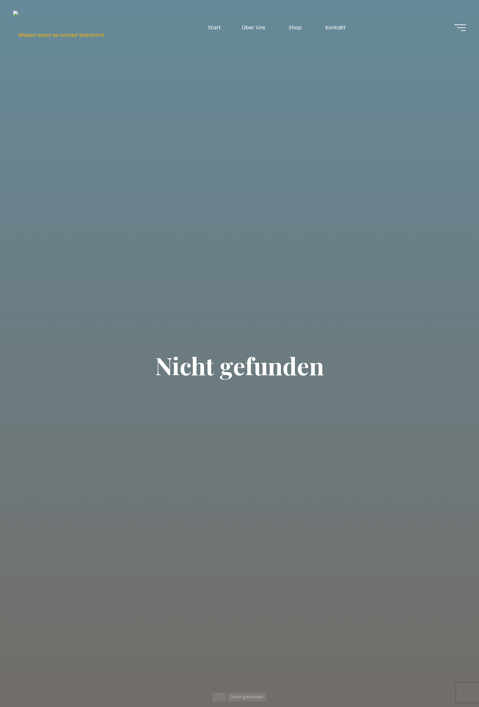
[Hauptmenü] (460, 27)
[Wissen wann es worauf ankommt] (59, 27)
